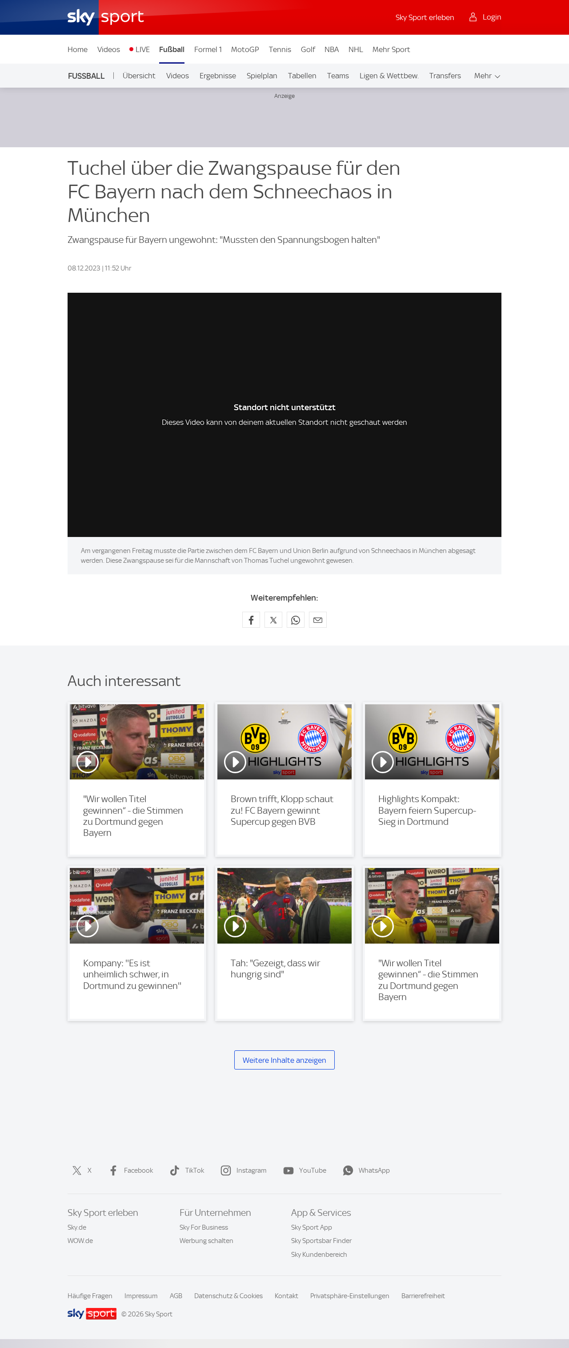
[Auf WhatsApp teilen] (296, 620)
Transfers (445, 75)
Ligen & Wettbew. (389, 75)
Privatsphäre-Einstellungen (349, 1296)
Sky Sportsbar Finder (321, 1241)
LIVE (143, 49)
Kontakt (286, 1296)
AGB (176, 1296)
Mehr (483, 75)
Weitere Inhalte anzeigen (284, 1060)
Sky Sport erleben (425, 17)
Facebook (138, 1170)
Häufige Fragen (90, 1296)
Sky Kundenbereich (319, 1255)
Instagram (251, 1170)
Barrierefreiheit (423, 1296)
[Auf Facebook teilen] (251, 620)
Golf (308, 49)
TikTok (194, 1170)
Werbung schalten (206, 1241)
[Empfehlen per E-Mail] (318, 620)
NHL (356, 49)
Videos (108, 49)
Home (78, 49)
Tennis (280, 49)
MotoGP (245, 49)
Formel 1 (208, 49)
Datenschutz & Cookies (228, 1296)
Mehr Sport (391, 49)
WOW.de (80, 1241)
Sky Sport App (311, 1227)
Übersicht (139, 75)
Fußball (171, 49)
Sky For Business (204, 1227)
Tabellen (302, 75)
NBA (332, 49)
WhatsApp (374, 1170)
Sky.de (77, 1227)
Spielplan (262, 75)
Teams (338, 75)
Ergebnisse (218, 75)
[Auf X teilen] (273, 620)
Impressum (141, 1296)
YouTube (312, 1170)
